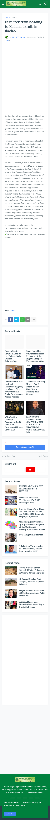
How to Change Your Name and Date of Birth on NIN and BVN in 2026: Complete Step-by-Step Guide (31, 513)
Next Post (42, 456)
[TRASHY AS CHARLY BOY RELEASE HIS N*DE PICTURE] (11, 489)
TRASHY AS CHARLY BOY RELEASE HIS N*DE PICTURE (31, 488)
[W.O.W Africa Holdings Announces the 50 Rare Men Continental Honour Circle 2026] (14, 408)
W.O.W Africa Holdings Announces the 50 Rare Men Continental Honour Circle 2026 (14, 423)
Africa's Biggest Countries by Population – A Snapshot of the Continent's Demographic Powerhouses (32, 526)
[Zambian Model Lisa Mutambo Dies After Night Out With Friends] (11, 605)
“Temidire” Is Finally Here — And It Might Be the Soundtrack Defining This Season (35, 387)
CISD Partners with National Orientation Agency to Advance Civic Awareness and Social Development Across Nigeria (14, 389)
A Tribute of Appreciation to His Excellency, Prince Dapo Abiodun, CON (31, 548)
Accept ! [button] (9, 814)
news (14, 17)
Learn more (20, 805)
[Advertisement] (25, 80)
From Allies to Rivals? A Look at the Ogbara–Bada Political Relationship (13, 356)
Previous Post (9, 456)
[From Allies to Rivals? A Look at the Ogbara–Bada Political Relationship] (14, 342)
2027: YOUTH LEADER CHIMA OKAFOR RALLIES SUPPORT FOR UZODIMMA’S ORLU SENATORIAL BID (35, 424)
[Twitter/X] (20, 469)
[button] (3, 3)
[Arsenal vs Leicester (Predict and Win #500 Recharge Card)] (11, 500)
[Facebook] (10, 319)
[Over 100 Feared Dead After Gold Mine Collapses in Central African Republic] (11, 570)
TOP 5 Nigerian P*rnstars (31, 534)
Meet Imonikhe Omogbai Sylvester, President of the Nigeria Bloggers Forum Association (35, 356)
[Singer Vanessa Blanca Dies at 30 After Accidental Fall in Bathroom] (11, 593)
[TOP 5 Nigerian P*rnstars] (11, 537)
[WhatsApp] (22, 319)
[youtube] (30, 469)
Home (7, 17)
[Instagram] (40, 469)
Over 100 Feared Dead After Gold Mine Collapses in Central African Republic (31, 570)
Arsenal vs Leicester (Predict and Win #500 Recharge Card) (29, 500)
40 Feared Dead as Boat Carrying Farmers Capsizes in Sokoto (31, 581)
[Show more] (33, 319)
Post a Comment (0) (25, 447)
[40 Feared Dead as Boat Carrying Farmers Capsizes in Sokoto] (11, 582)
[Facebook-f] (9, 469)
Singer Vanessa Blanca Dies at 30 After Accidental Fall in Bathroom (32, 593)
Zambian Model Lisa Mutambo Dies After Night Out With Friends (31, 604)
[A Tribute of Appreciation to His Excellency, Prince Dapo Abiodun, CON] (11, 549)
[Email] (27, 319)
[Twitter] (16, 319)
